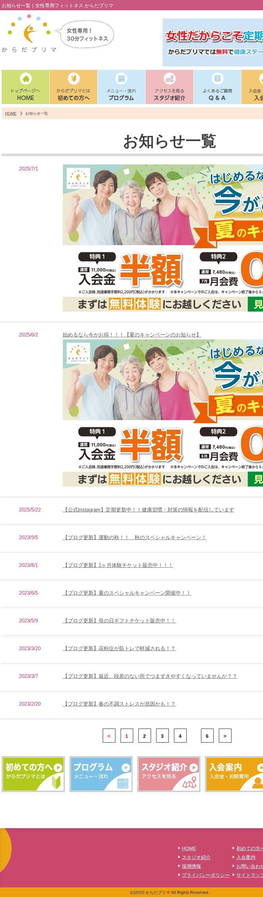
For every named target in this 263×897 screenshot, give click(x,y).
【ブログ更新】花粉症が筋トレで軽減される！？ (119, 648)
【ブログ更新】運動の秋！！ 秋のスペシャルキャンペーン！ (134, 537)
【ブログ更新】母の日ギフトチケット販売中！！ (119, 620)
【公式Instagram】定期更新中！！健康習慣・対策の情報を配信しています (148, 510)
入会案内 (245, 857)
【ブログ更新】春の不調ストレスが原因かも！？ (119, 704)
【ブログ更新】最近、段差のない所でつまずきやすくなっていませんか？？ (150, 676)
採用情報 (191, 866)
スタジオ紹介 (196, 857)
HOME (10, 113)
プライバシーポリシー (206, 875)
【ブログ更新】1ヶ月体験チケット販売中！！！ (118, 565)
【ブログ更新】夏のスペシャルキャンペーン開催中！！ (127, 593)
